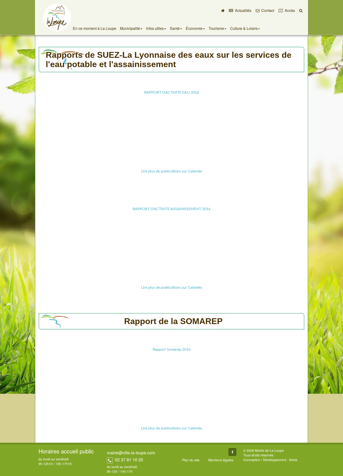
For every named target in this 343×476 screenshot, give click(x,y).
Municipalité (130, 28)
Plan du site (191, 460)
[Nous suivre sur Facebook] (232, 452)
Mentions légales (220, 460)
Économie (194, 28)
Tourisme (216, 28)
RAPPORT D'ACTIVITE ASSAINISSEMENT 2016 (171, 209)
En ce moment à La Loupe (94, 28)
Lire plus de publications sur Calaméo (171, 171)
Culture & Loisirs (244, 28)
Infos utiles (155, 28)
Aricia (293, 459)
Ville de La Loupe (57, 17)
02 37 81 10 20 (128, 459)
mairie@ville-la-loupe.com (131, 452)
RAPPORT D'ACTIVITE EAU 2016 (171, 92)
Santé (175, 28)
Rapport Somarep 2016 (172, 349)
